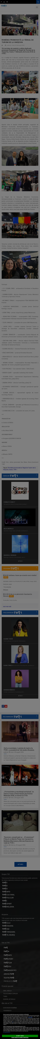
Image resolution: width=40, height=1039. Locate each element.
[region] (20, 1025)
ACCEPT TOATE (20, 1035)
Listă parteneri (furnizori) (6, 1032)
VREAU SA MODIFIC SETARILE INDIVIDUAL (19, 1037)
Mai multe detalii (30, 1017)
